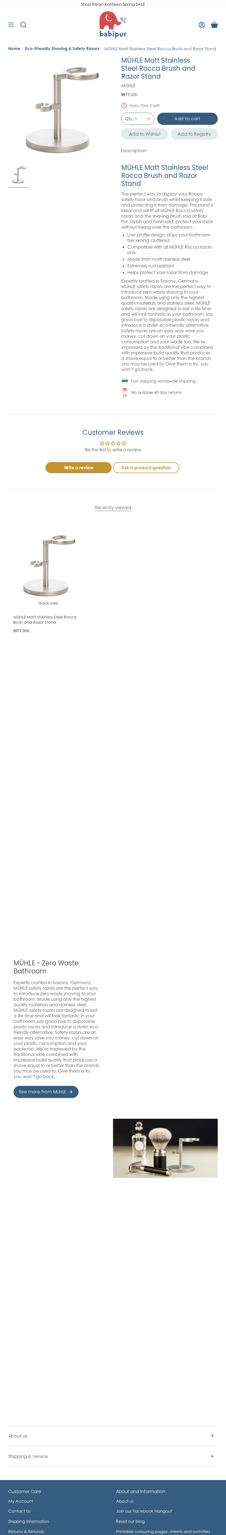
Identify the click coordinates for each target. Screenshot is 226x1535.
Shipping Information (28, 1521)
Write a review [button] (78, 467)
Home (14, 48)
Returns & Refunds (26, 1531)
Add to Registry (194, 134)
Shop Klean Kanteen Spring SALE (113, 4)
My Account (20, 1501)
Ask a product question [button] (146, 467)
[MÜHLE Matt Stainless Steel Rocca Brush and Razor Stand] (48, 565)
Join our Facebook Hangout (144, 1510)
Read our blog (130, 1521)
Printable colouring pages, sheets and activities (163, 1531)
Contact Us (19, 1510)
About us (18, 1436)
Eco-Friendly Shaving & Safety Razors (62, 48)
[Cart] (214, 25)
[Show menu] (11, 25)
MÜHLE (128, 85)
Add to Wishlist (144, 134)
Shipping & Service (28, 1456)
